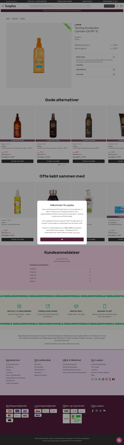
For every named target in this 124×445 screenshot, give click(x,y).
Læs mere (76, 232)
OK (62, 239)
